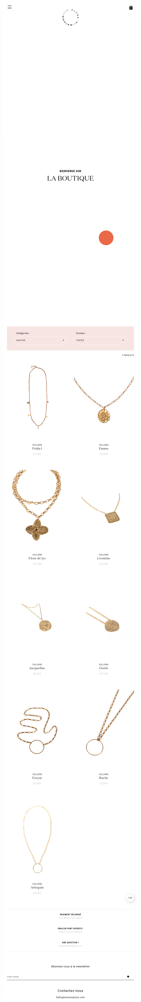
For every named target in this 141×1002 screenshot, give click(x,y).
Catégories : (23, 333)
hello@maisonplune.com (70, 946)
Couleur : (81, 333)
